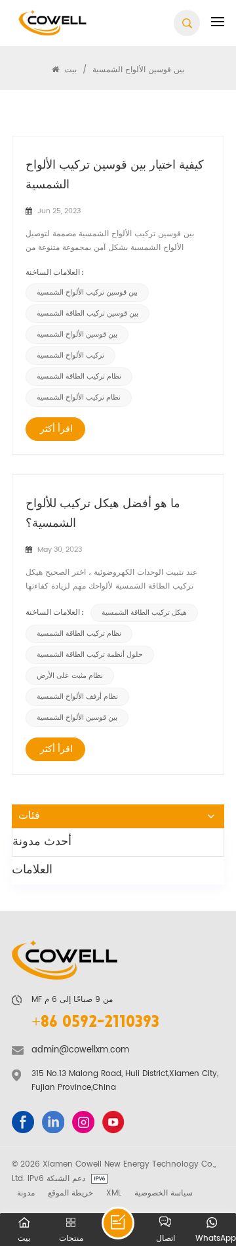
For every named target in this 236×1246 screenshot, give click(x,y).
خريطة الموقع (70, 1192)
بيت (69, 69)
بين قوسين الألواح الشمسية (77, 335)
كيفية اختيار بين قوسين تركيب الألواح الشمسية (115, 175)
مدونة (26, 1192)
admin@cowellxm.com (80, 1050)
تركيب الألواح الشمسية (70, 356)
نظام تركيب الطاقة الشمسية (79, 377)
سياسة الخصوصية (163, 1192)
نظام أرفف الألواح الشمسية (77, 697)
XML (113, 1192)
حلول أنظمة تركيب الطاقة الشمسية (90, 655)
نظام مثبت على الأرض (70, 676)
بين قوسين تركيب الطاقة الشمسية (87, 314)
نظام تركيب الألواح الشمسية (79, 398)
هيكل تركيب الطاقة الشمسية (144, 613)
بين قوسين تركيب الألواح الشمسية (87, 293)
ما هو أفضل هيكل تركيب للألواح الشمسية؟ (103, 514)
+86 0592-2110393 (95, 1023)
